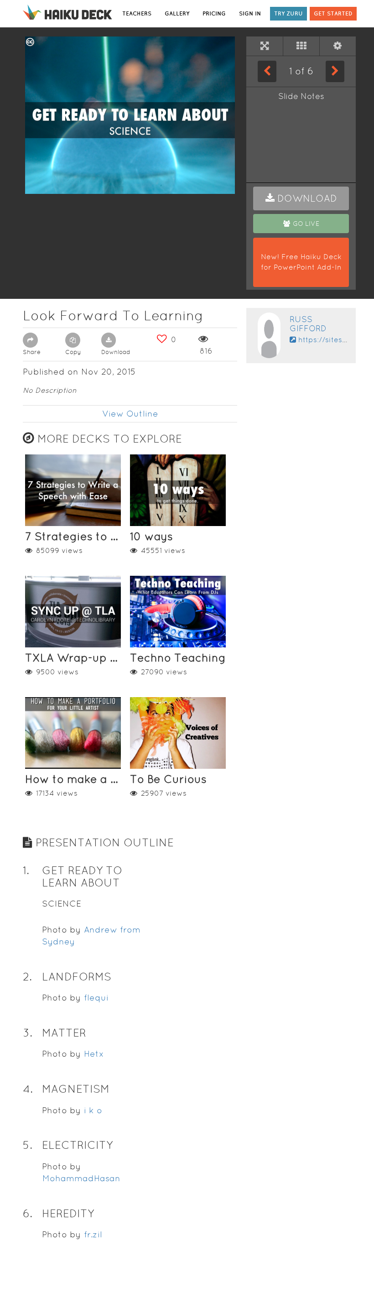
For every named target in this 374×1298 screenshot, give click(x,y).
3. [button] (27, 1033)
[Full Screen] (264, 46)
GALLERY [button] (177, 13)
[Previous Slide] (267, 71)
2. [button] (27, 976)
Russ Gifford (308, 323)
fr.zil (93, 1234)
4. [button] (28, 1089)
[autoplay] (338, 46)
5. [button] (27, 1145)
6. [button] (27, 1213)
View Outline (130, 413)
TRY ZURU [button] (288, 13)
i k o (93, 1110)
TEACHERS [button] (136, 13)
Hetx (94, 1053)
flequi (96, 997)
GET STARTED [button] (333, 13)
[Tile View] (301, 46)
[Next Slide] (335, 71)
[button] (301, 198)
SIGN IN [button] (250, 13)
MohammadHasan (81, 1178)
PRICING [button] (214, 13)
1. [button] (26, 870)
